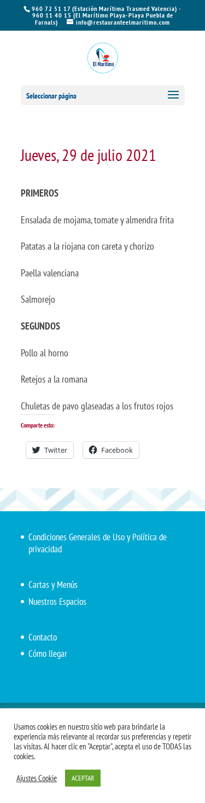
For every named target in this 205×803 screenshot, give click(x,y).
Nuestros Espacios (57, 602)
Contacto (42, 637)
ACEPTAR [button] (83, 778)
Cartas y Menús (53, 585)
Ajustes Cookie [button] (36, 778)
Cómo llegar (47, 654)
